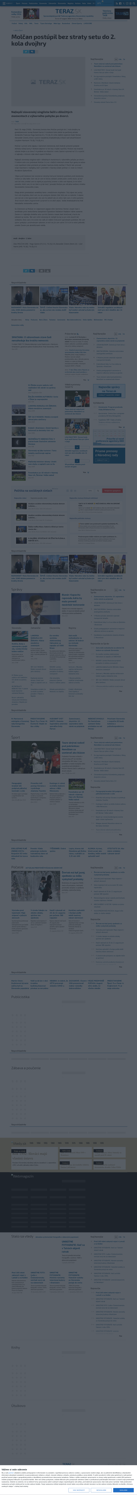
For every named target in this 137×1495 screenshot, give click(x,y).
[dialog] (68, 1480)
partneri (11, 1473)
